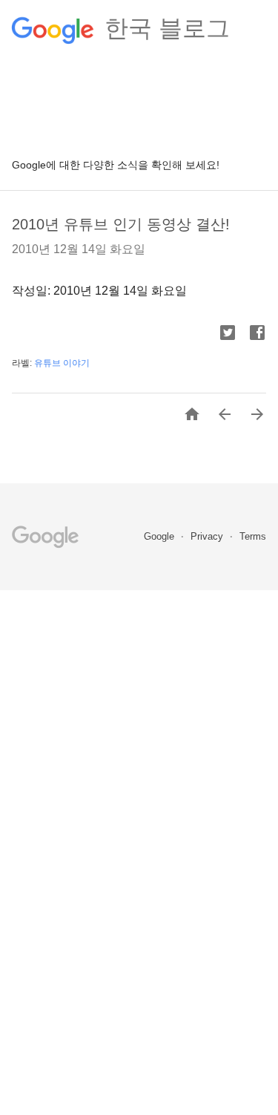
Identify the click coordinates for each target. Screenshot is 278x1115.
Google (160, 536)
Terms (252, 536)
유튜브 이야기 (62, 363)
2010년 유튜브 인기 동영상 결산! (121, 224)
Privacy (208, 536)
